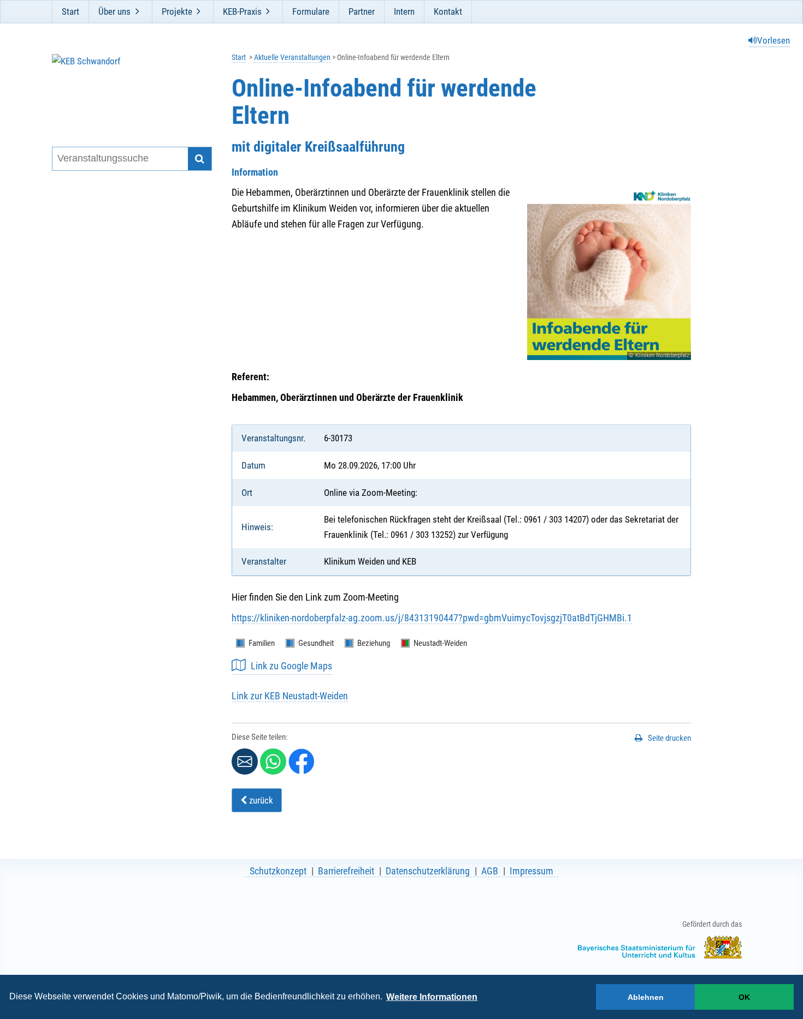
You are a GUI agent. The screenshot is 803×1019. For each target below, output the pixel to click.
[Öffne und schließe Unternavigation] (137, 11)
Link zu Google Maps (291, 666)
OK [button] (744, 997)
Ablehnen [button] (646, 997)
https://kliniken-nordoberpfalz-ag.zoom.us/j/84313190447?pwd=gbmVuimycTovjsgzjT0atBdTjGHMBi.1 (432, 618)
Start (70, 11)
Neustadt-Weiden (440, 643)
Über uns (114, 11)
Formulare (310, 11)
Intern (404, 11)
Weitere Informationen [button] (431, 997)
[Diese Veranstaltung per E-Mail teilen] (245, 761)
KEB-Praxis (242, 11)
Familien (262, 643)
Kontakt (448, 11)
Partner (362, 11)
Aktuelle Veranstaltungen (292, 57)
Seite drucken (669, 738)
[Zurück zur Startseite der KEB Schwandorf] (125, 86)
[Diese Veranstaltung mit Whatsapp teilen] (273, 761)
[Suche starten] (199, 159)
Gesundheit (316, 643)
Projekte (177, 11)
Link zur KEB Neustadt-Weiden (290, 696)
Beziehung (373, 643)
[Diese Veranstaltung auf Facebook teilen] (301, 761)
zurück (260, 800)
